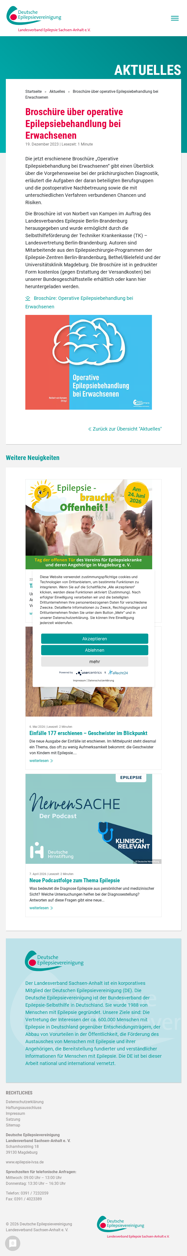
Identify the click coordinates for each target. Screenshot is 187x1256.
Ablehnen (94, 649)
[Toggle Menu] (175, 18)
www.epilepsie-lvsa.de (25, 1162)
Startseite (33, 91)
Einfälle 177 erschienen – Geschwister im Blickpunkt (88, 733)
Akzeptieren (94, 638)
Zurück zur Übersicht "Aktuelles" (127, 429)
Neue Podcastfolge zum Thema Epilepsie (74, 880)
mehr (94, 661)
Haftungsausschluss (23, 1107)
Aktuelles (57, 91)
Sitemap (13, 1125)
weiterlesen (39, 760)
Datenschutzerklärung (25, 1102)
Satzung (13, 1119)
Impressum (15, 1113)
